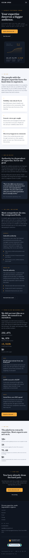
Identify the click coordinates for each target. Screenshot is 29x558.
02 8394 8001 (4, 526)
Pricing (3, 517)
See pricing (14, 494)
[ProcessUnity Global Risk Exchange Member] (14, 545)
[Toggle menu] (26, 2)
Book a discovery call (9, 31)
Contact (3, 519)
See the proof (6, 36)
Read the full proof (9, 414)
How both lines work (9, 297)
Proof (2, 515)
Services (3, 512)
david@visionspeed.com (7, 528)
